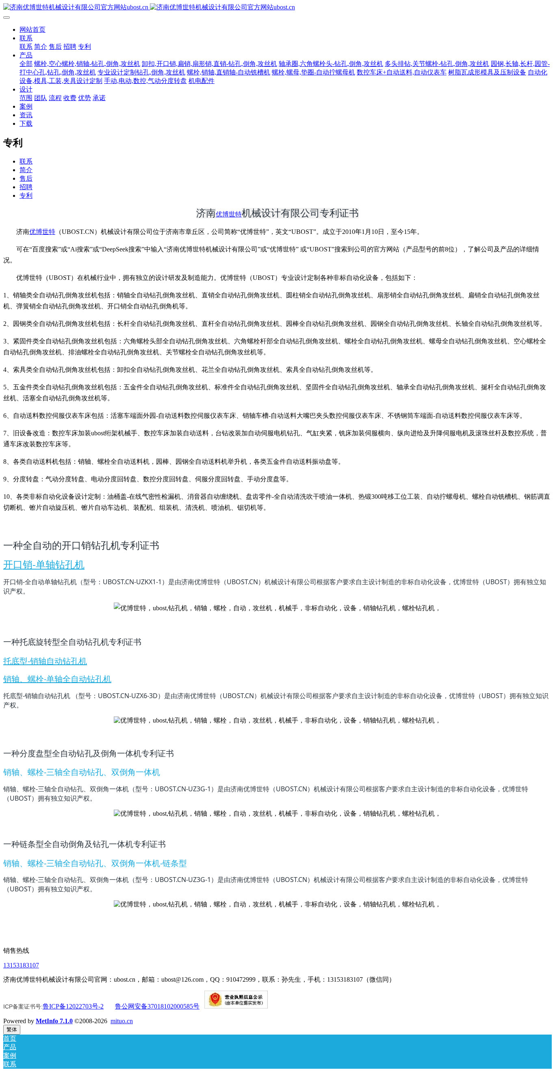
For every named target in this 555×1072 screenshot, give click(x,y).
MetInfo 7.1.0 (54, 1020)
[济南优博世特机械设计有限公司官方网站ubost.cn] (277, 7)
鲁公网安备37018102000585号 (157, 1006)
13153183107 (21, 965)
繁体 (12, 1029)
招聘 (26, 186)
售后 (26, 178)
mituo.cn (122, 1020)
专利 (26, 195)
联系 (26, 161)
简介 (26, 169)
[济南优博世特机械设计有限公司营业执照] (236, 1006)
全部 (26, 63)
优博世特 (229, 214)
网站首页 (33, 29)
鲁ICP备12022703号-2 (73, 1006)
